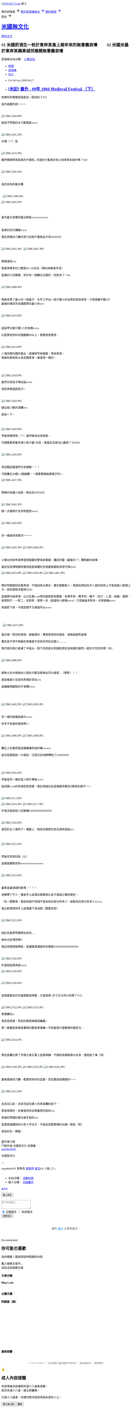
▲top (4, 1188)
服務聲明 (98, 1363)
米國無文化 (15, 27)
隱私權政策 (85, 1363)
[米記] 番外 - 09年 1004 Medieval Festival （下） (51, 89)
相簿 (11, 66)
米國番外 (28, 1182)
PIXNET (40, 1363)
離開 (20, 1404)
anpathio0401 (8, 1149)
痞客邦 (30, 1168)
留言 (37, 1168)
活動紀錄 (28, 1178)
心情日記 (29, 59)
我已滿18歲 (8, 1404)
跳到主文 (6, 36)
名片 (11, 74)
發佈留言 (7, 1216)
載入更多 (7, 1195)
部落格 (12, 70)
